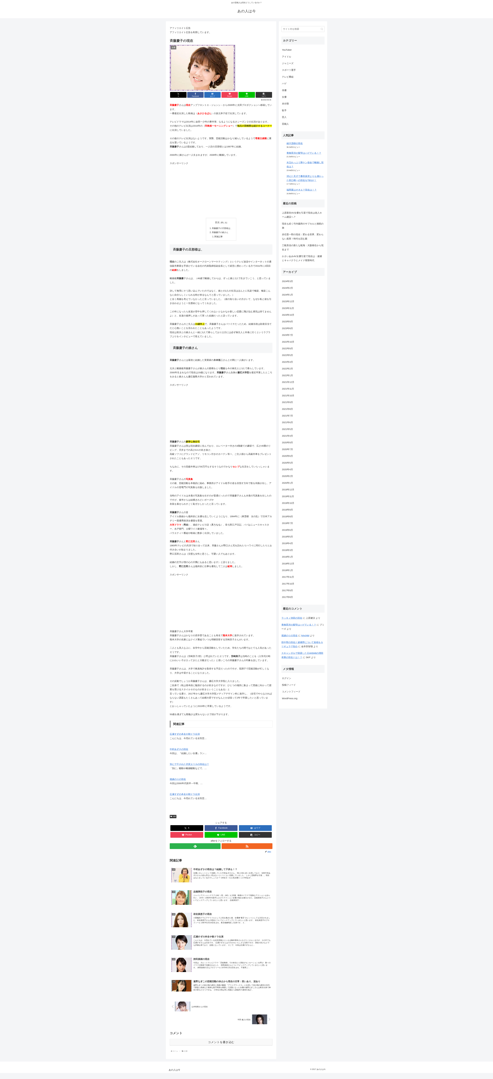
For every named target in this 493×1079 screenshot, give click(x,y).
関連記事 (218, 236)
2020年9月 (287, 442)
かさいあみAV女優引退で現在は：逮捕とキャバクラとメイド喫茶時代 (302, 258)
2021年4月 (287, 436)
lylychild (305, 635)
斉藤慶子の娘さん (220, 232)
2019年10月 (288, 503)
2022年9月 (287, 348)
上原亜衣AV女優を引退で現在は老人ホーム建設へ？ (302, 215)
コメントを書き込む (221, 1042)
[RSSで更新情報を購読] (247, 846)
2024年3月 (287, 281)
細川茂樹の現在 (295, 143)
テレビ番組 (287, 77)
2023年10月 (288, 315)
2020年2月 (287, 476)
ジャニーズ (287, 63)
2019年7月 (287, 523)
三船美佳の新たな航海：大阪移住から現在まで (303, 247)
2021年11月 (288, 389)
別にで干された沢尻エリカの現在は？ (189, 764)
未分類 (285, 103)
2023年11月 (288, 308)
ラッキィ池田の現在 (291, 618)
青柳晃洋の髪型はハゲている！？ (304, 153)
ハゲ (284, 83)
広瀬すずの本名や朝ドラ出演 (185, 734)
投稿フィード (289, 685)
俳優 (284, 90)
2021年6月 (287, 422)
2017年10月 (288, 583)
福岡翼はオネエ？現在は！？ (302, 190)
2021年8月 (287, 409)
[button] (264, 95)
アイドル (286, 56)
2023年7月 (287, 335)
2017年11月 (288, 577)
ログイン (286, 678)
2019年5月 (287, 536)
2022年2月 (287, 368)
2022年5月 (287, 355)
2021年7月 (287, 415)
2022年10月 (288, 342)
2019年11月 (288, 496)
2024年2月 (287, 288)
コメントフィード (291, 691)
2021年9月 (287, 402)
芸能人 (285, 124)
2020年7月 (287, 449)
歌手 (284, 110)
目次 (217, 222)
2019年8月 (287, 516)
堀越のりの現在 (178, 779)
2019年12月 (288, 489)
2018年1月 (287, 570)
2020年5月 (287, 463)
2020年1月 (287, 483)
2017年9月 (287, 590)
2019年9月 (287, 509)
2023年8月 (287, 328)
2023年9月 (287, 321)
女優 (174, 816)
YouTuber (287, 50)
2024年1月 (287, 294)
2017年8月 (287, 597)
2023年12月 (288, 301)
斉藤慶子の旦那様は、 (222, 228)
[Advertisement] (221, 192)
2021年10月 (288, 395)
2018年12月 (288, 563)
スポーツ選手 (289, 70)
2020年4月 (287, 469)
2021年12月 (288, 382)
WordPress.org (289, 698)
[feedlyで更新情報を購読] (195, 846)
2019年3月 (287, 550)
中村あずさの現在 (179, 749)
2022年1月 (287, 375)
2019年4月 (287, 543)
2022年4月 (287, 362)
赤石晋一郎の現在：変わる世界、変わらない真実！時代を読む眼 (303, 236)
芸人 (284, 117)
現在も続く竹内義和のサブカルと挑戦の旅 (303, 225)
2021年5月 (287, 429)
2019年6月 (287, 530)
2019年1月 (287, 557)
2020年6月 (287, 456)
